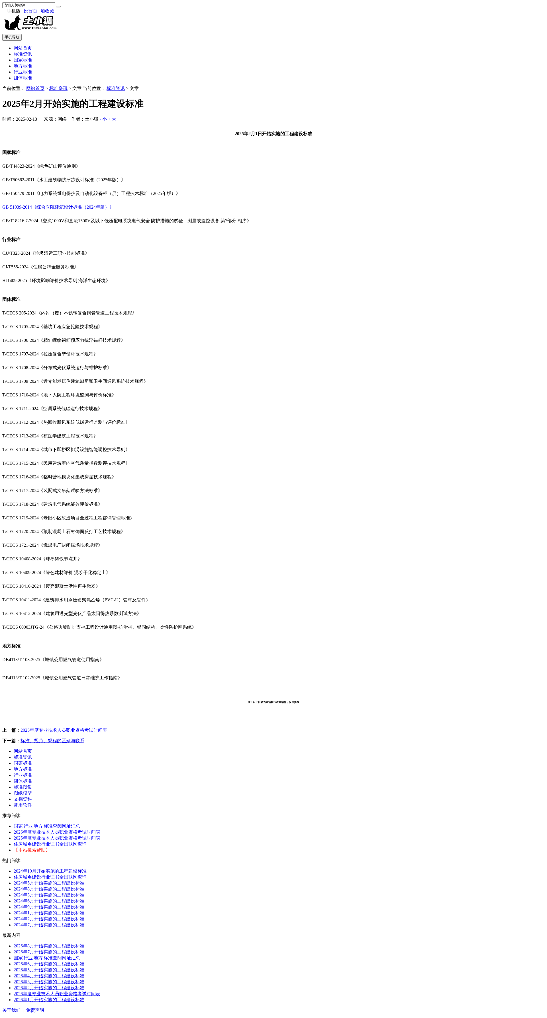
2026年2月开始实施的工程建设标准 (49, 987)
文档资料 (23, 799)
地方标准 (23, 65)
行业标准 (23, 71)
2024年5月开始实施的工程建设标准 (49, 883)
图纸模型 (23, 793)
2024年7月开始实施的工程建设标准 (49, 924)
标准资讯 (23, 54)
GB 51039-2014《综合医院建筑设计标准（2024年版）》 (58, 207)
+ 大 (112, 119)
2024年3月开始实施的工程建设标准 (49, 894)
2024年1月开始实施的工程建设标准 (49, 912)
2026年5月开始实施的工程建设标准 (49, 969)
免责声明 (35, 1010)
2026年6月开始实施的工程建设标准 (49, 963)
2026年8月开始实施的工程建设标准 (49, 945)
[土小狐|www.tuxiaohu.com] (31, 30)
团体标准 (23, 77)
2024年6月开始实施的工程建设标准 (49, 900)
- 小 (103, 119)
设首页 (30, 11)
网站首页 (23, 48)
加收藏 (47, 11)
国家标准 (23, 59)
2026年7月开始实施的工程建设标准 (49, 951)
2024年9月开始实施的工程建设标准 (49, 906)
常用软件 (23, 805)
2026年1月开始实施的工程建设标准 (49, 999)
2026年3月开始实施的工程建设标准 (49, 981)
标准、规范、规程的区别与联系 (52, 740)
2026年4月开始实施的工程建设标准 (49, 975)
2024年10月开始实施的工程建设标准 (50, 871)
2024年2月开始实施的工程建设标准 (49, 918)
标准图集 (23, 787)
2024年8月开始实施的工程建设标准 (49, 889)
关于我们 (11, 1010)
